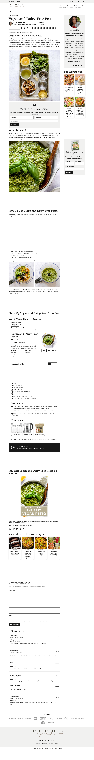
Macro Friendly (36, 521)
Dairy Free (20, 521)
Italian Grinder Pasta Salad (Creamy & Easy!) (69, 113)
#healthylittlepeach (38, 448)
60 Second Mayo (16, 322)
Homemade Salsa (16, 324)
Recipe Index (15, 15)
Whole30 (23, 522)
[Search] (10, 11)
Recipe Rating (13, 589)
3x (55, 364)
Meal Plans (69, 5)
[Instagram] (69, 1)
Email (11, 615)
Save (44, 350)
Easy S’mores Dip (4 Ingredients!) (69, 89)
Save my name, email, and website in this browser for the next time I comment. (29, 621)
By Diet (16, 521)
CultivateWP (61, 748)
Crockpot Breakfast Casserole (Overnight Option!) (27, 555)
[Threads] (84, 1)
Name (11, 610)
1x (49, 364)
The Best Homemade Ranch (19, 327)
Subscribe (72, 7)
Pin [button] (49, 350)
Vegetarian (17, 522)
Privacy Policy (50, 748)
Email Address (69, 166)
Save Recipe (14, 124)
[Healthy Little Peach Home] (18, 6)
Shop (83, 5)
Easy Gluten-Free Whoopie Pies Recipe (15, 553)
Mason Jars (17, 434)
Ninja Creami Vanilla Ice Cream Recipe (80, 91)
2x (52, 364)
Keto (31, 521)
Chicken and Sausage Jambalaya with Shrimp (80, 112)
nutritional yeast (39, 434)
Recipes (62, 5)
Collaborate (78, 7)
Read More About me (74, 61)
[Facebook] (75, 1)
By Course (11, 521)
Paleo (41, 521)
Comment (12, 594)
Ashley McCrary (20, 22)
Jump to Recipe (14, 28)
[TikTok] (81, 1)
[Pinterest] (78, 1)
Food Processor (28, 434)
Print (54, 350)
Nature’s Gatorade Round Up (53, 553)
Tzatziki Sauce (15, 326)
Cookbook (77, 5)
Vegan (12, 522)
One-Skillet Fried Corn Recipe (41, 553)
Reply (57, 636)
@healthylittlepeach (26, 448)
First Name (68, 161)
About (60, 7)
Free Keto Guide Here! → (14, 1)
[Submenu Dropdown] (64, 5)
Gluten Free (26, 521)
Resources (65, 7)
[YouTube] (72, 1)
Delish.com (19, 133)
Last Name (78, 161)
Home (10, 15)
